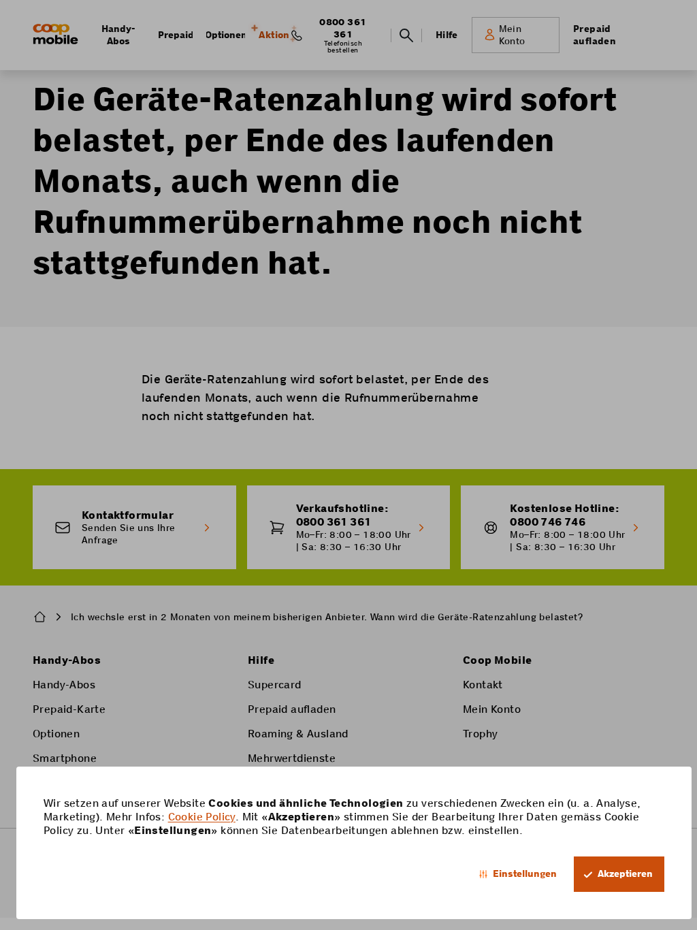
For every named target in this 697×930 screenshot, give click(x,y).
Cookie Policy (202, 816)
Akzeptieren (625, 873)
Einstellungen (525, 873)
